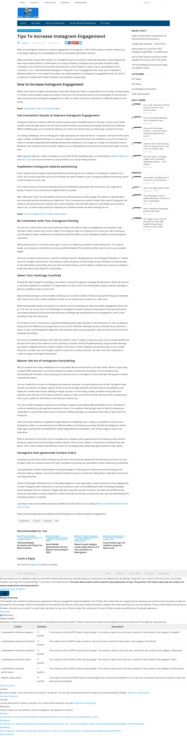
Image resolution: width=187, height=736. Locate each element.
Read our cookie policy (138, 692)
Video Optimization (54, 23)
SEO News (35, 23)
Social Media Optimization (82, 23)
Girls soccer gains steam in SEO (156, 188)
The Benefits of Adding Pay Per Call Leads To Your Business (156, 178)
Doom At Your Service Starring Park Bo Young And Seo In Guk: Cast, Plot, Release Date (156, 146)
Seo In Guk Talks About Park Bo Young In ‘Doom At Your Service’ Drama (156, 107)
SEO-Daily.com (30, 573)
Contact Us (34, 2)
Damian (25, 43)
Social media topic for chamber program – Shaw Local (114, 545)
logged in (34, 564)
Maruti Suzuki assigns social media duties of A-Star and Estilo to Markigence (87, 548)
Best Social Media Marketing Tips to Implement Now (155, 119)
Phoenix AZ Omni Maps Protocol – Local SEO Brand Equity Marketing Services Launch (154, 132)
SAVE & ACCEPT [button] (7, 685)
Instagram (48, 521)
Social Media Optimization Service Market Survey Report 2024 (57, 548)
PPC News (105, 23)
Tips (57, 521)
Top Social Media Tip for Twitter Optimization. (45, 213)
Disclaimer (65, 2)
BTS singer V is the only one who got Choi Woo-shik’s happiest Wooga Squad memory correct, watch (154, 223)
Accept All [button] (20, 589)
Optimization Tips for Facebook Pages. (42, 108)
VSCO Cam (26, 159)
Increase (36, 521)
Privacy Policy (50, 2)
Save (2, 734)
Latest (23, 23)
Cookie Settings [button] (7, 589)
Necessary (8, 615)
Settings (4, 696)
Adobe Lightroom (120, 156)
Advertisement (81, 2)
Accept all (12, 696)
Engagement (24, 521)
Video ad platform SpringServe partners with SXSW (155, 209)
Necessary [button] (5, 611)
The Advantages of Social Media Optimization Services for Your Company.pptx (156, 198)
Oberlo (31, 70)
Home (22, 2)
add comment (54, 43)
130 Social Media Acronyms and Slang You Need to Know (29, 545)
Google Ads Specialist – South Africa (149, 43)
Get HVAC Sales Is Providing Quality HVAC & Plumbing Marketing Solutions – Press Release (154, 160)
